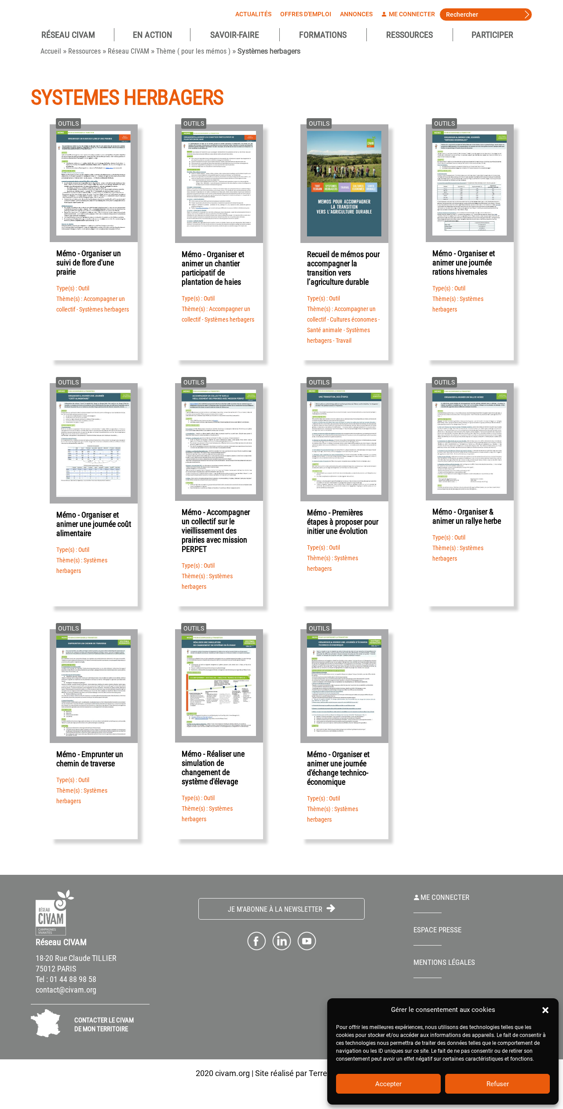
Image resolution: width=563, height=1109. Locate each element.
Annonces (356, 14)
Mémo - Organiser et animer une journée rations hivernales (463, 262)
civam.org (232, 1073)
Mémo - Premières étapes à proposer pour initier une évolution (342, 522)
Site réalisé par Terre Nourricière (311, 1073)
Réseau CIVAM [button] (68, 34)
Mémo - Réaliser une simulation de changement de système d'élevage (213, 767)
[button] (545, 1009)
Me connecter (411, 14)
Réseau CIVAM (128, 51)
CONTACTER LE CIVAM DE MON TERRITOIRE (104, 1024)
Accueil (50, 51)
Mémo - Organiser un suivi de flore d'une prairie (88, 262)
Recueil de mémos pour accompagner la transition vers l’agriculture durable (343, 268)
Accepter (388, 1084)
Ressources (409, 34)
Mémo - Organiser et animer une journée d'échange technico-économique (338, 768)
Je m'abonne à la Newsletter (276, 909)
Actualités (253, 14)
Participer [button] (492, 34)
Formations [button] (323, 34)
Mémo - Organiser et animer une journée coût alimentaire (93, 524)
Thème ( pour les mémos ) (193, 51)
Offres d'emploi (305, 14)
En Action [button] (152, 34)
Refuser (497, 1084)
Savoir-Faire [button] (234, 34)
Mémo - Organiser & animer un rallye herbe (466, 516)
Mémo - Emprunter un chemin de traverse (89, 759)
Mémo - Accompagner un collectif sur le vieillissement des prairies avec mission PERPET (216, 530)
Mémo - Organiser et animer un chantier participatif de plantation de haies (213, 268)
